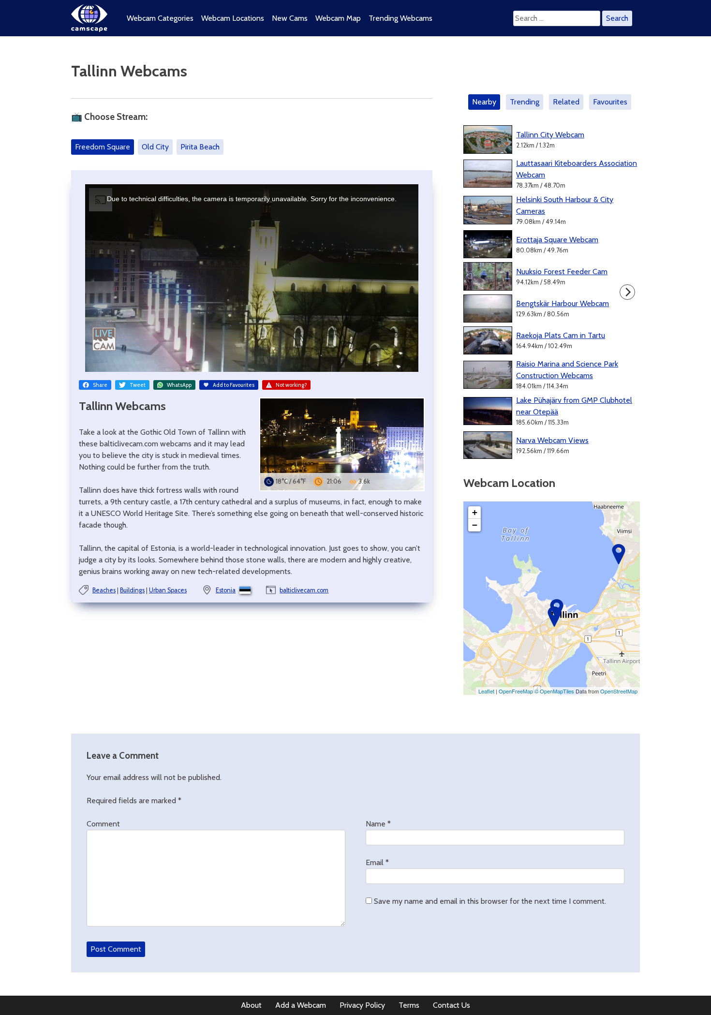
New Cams (290, 18)
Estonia (226, 590)
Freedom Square (102, 146)
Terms (409, 1005)
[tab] (486, 102)
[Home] (89, 29)
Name (378, 823)
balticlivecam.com (304, 590)
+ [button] (474, 512)
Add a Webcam (300, 1005)
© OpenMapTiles (554, 691)
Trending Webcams (400, 18)
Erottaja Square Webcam (557, 239)
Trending (524, 101)
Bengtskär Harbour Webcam (562, 303)
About (251, 1005)
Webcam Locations (232, 18)
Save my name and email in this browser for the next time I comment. (490, 901)
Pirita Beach (200, 146)
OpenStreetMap (618, 691)
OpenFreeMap (516, 691)
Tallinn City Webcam (550, 134)
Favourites (610, 101)
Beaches (104, 590)
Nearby (484, 101)
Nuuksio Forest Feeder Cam (561, 271)
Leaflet (486, 691)
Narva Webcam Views (552, 440)
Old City (155, 146)
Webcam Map (338, 18)
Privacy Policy (362, 1005)
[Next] (627, 292)
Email (377, 862)
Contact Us (451, 1005)
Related (566, 101)
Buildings (132, 590)
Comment (103, 823)
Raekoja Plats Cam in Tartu (560, 335)
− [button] (474, 525)
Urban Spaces (168, 590)
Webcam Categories (160, 18)
